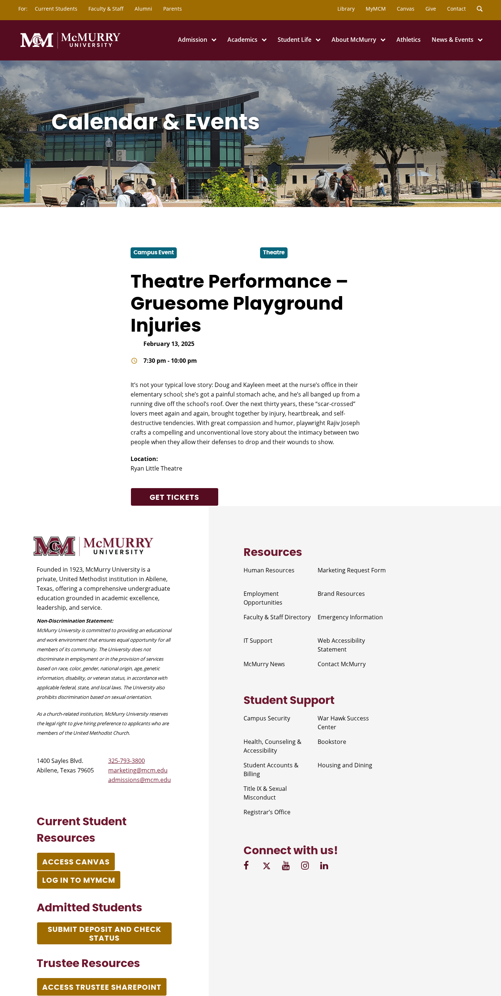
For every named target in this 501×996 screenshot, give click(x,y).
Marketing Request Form (352, 570)
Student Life (294, 40)
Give (430, 8)
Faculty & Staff (106, 8)
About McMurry (354, 40)
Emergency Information (350, 617)
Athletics (408, 40)
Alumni (143, 8)
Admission (192, 40)
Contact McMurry (342, 664)
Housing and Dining (345, 765)
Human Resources (269, 570)
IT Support (258, 641)
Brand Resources (341, 594)
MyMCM (376, 8)
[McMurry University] (70, 47)
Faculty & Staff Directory (277, 617)
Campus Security (267, 718)
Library (346, 8)
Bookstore (332, 742)
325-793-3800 (126, 761)
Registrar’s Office (267, 812)
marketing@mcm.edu (138, 770)
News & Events (452, 40)
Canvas (405, 8)
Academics (242, 40)
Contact (456, 8)
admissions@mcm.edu (139, 780)
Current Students (56, 8)
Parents (172, 8)
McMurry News (264, 664)
